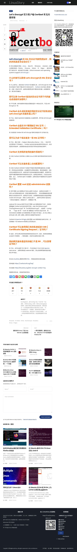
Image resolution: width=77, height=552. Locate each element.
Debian (62, 520)
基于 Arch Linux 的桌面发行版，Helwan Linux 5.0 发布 (16, 519)
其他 (61, 529)
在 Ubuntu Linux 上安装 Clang (35, 351)
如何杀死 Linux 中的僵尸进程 (67, 61)
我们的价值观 (56, 548)
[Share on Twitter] (4, 40)
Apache (18, 219)
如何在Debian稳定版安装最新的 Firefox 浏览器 (14, 449)
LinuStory (36, 320)
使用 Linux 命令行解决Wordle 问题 (66, 75)
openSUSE (63, 521)
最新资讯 (40, 2)
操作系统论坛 (70, 548)
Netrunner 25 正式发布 (8, 522)
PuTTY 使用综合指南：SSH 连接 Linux (35, 372)
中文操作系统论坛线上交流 (60, 14)
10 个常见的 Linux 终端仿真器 (62, 120)
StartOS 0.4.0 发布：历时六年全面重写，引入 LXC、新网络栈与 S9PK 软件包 (19, 516)
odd (6, 463)
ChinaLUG (63, 548)
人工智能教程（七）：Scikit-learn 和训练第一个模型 (15, 525)
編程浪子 (24, 50)
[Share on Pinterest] (4, 44)
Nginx (25, 219)
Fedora (62, 523)
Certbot (26, 85)
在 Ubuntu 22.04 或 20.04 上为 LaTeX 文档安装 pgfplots (40, 488)
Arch (61, 524)
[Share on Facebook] (4, 35)
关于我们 (45, 548)
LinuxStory (16, 259)
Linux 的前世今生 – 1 (66, 94)
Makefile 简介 (64, 81)
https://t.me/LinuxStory (49, 515)
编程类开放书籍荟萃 (66, 56)
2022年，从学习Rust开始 (67, 67)
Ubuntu (62, 528)
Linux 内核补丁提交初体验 (67, 91)
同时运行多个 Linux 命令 (12, 487)
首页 (33, 2)
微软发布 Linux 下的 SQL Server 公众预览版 (20, 332)
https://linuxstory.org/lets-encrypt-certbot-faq (30, 268)
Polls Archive (61, 539)
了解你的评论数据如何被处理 (29, 419)
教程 (11, 11)
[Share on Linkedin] (4, 49)
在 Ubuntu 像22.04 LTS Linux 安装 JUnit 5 (39, 449)
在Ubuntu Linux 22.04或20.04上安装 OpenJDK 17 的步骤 (9, 372)
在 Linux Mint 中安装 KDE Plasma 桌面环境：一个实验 (9, 362)
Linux (24, 66)
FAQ (28, 259)
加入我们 (50, 548)
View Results (66, 536)
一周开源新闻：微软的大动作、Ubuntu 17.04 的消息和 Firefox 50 (43, 333)
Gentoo (62, 526)
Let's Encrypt (15, 59)
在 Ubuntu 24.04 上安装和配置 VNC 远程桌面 (9, 351)
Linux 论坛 (49, 2)
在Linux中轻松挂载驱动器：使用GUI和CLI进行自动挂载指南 (35, 362)
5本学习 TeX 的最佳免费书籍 (67, 87)
